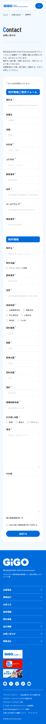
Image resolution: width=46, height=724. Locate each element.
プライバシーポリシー (10, 695)
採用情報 (7, 611)
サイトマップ (32, 713)
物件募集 (7, 619)
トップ (5, 14)
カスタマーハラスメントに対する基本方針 (17, 698)
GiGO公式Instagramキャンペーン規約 (16, 709)
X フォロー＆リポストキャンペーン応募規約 (18, 705)
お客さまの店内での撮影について (14, 713)
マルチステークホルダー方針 (13, 702)
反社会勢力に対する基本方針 (30, 695)
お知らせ (7, 604)
